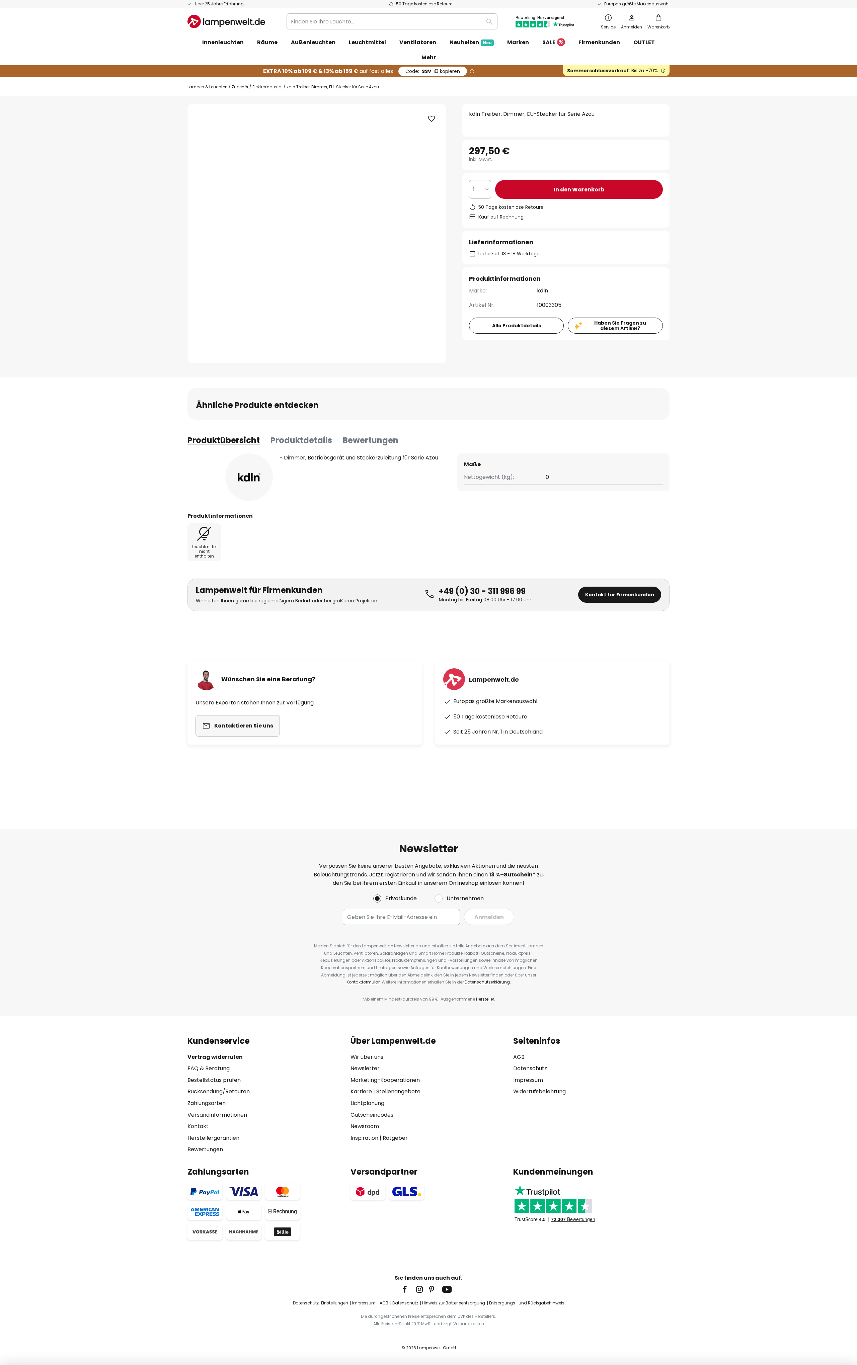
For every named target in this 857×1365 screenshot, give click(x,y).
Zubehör (240, 87)
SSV (432, 71)
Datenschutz (530, 1068)
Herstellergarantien (213, 1138)
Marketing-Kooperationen (385, 1080)
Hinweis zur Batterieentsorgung (453, 1303)
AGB (519, 1057)
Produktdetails (301, 440)
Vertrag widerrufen (215, 1057)
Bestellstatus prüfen (214, 1080)
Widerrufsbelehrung (539, 1091)
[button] (431, 118)
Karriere (361, 1091)
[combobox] (392, 21)
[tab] (223, 440)
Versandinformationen (217, 1115)
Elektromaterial (267, 87)
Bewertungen (370, 440)
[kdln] (249, 477)
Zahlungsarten (206, 1103)
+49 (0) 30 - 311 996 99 (482, 591)
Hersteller (485, 999)
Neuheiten (471, 42)
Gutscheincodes (371, 1115)
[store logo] (226, 21)
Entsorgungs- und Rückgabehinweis (526, 1303)
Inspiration (364, 1138)
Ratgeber (395, 1138)
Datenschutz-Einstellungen (320, 1303)
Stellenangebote (398, 1091)
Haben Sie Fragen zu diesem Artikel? (620, 326)
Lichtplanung (367, 1103)
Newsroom (364, 1126)
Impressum (528, 1080)
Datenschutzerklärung (487, 982)
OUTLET (644, 42)
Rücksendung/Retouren (218, 1091)
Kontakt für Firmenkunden (619, 594)
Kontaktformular (363, 982)
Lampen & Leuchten (207, 87)
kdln (542, 290)
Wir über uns (366, 1057)
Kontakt (198, 1126)
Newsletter (365, 1068)
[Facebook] (409, 1289)
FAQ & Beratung (208, 1068)
